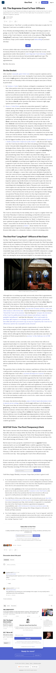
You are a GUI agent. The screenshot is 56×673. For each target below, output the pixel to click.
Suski (16, 86)
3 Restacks (19, 545)
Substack (21, 670)
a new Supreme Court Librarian (35, 54)
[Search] (36, 2)
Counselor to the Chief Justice (38, 491)
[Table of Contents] (1, 336)
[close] (41, 619)
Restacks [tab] (12, 559)
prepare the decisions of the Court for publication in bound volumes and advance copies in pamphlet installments (27, 315)
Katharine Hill (9, 588)
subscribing (38, 39)
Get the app (34, 666)
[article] (28, 613)
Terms (31, 663)
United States (15, 106)
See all (6, 643)
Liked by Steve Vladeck (12, 573)
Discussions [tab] (13, 605)
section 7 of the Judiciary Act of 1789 (38, 336)
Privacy (27, 663)
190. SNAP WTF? (8, 609)
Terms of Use (34, 641)
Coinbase (10, 86)
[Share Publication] (39, 2)
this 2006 (48, 498)
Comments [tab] (6, 559)
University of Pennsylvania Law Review (16, 500)
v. (13, 86)
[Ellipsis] (52, 572)
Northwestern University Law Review (32, 506)
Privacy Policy (38, 642)
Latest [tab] (8, 605)
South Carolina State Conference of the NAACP (21, 141)
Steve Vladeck (12, 614)
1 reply (9, 583)
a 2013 (20, 506)
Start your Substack (24, 666)
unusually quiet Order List (20, 74)
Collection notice (37, 663)
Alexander (49, 139)
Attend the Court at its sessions (14, 313)
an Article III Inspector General (33, 373)
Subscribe (44, 2)
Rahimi (26, 226)
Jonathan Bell (9, 572)
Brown (8, 106)
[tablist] (9, 559)
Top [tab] (5, 605)
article (29, 500)
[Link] (1, 70)
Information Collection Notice (28, 642)
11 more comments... (7, 599)
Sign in (52, 2)
